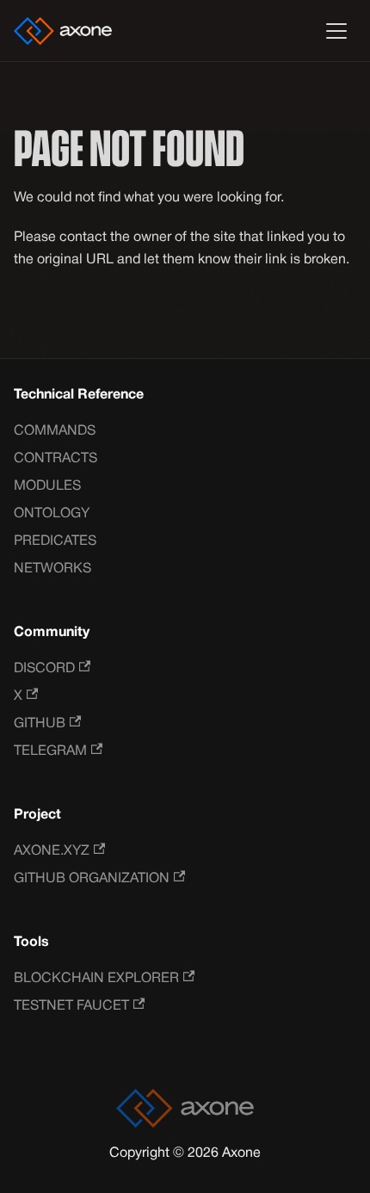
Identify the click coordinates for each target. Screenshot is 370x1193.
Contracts (55, 459)
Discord (44, 669)
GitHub (39, 724)
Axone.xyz (51, 851)
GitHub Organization (92, 879)
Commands (55, 431)
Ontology (51, 514)
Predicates (55, 541)
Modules (47, 486)
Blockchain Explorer (96, 979)
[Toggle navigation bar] (336, 31)
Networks (52, 569)
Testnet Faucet (71, 1006)
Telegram (50, 751)
